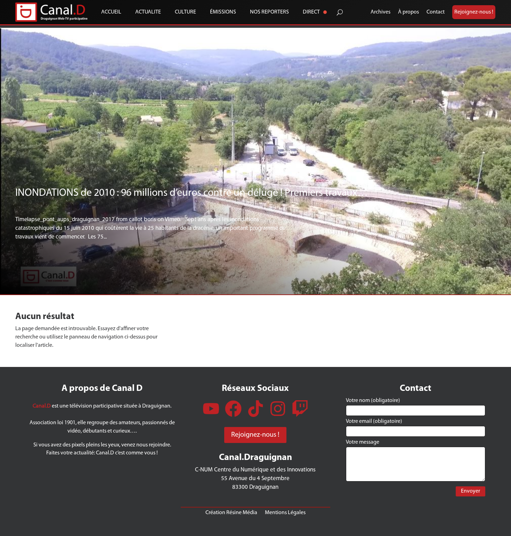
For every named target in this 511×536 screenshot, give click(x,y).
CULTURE (185, 12)
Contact (436, 12)
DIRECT (311, 12)
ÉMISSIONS (223, 12)
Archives (380, 12)
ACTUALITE (148, 12)
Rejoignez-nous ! (473, 12)
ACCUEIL (111, 12)
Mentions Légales (285, 512)
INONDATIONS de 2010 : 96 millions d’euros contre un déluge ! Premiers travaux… (191, 193)
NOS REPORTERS (269, 12)
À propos (408, 12)
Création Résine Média (231, 512)
